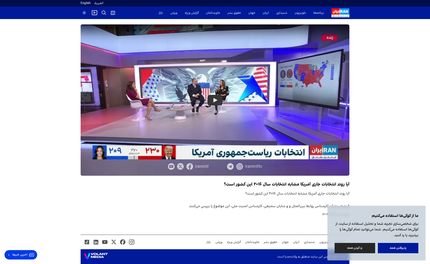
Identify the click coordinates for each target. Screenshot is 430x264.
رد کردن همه (355, 248)
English (86, 3)
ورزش (173, 13)
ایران (266, 13)
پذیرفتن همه (398, 248)
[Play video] (94, 12)
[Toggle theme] (84, 12)
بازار (161, 13)
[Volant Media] (96, 256)
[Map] (113, 13)
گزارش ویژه (192, 13)
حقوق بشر (234, 13)
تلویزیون (300, 13)
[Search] (104, 13)
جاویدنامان (213, 13)
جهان (251, 13)
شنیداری (281, 13)
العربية (98, 3)
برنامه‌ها (318, 13)
